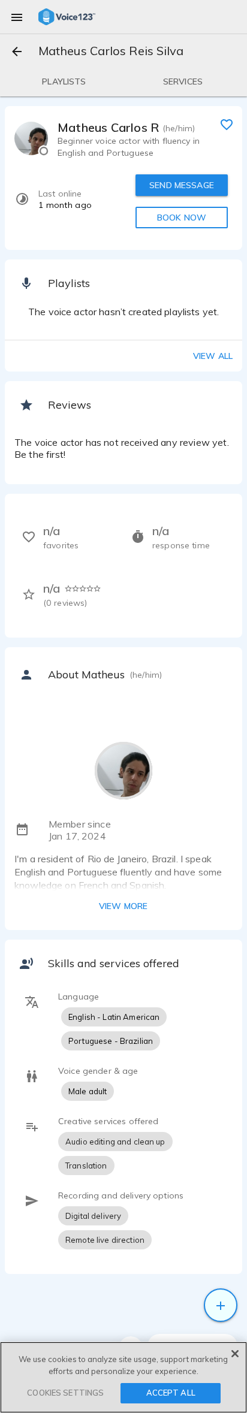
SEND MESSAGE (181, 185)
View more (123, 906)
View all (213, 356)
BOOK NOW (181, 217)
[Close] (235, 1354)
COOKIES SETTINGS (65, 1392)
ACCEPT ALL (170, 1392)
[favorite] (227, 124)
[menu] (17, 17)
